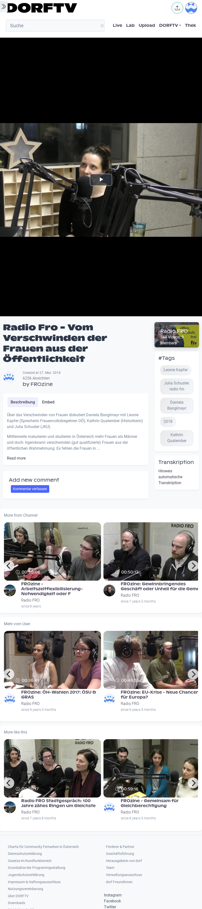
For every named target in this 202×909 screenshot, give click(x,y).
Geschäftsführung (120, 854)
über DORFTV (18, 896)
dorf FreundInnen (119, 882)
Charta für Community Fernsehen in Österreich (43, 847)
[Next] (193, 565)
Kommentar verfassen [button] (30, 489)
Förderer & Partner (120, 847)
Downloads (16, 903)
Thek (190, 25)
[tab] (22, 402)
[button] (177, 8)
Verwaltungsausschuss (124, 875)
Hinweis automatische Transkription (170, 477)
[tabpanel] (76, 436)
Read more (16, 458)
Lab (130, 25)
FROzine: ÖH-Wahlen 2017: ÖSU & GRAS (58, 695)
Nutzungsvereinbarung (25, 889)
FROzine (42, 384)
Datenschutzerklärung (25, 854)
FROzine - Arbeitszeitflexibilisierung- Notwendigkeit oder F (52, 588)
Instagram (113, 895)
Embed (48, 402)
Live (117, 25)
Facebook (112, 901)
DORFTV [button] (168, 25)
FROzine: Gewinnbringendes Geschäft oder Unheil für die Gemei (161, 586)
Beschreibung (23, 402)
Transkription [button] (176, 462)
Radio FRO (174, 331)
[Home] (85, 8)
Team (110, 868)
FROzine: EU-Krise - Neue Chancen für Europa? (160, 695)
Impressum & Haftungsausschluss (34, 882)
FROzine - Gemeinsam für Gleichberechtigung (150, 803)
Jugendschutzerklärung (26, 875)
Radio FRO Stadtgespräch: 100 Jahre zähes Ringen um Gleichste (58, 803)
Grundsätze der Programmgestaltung (36, 868)
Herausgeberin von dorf (124, 861)
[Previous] (8, 565)
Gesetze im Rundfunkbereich (29, 861)
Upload (147, 25)
